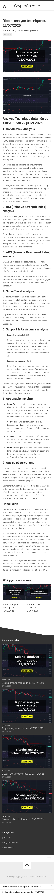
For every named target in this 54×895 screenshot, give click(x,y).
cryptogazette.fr (31, 31)
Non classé (7, 34)
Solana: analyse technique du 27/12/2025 (23, 682)
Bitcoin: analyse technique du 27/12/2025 (23, 773)
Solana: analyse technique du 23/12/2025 (23, 819)
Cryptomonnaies (11, 843)
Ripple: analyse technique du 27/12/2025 (23, 728)
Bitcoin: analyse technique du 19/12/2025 (10, 607)
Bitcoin (7, 838)
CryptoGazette (27, 5)
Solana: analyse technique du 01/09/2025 (34, 607)
